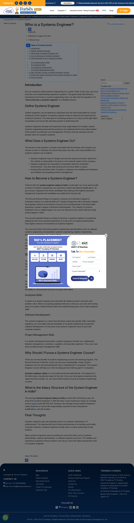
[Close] (106, 236)
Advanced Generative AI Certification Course (111, 517)
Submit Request (79, 278)
